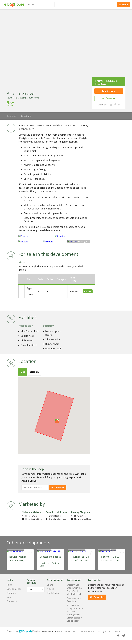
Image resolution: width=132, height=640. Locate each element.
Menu (125, 4)
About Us (11, 593)
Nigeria (50, 588)
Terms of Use (69, 631)
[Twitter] (119, 104)
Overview (11, 116)
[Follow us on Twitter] (123, 635)
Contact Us (12, 601)
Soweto (12, 560)
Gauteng (22, 97)
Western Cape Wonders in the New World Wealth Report (74, 589)
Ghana (50, 584)
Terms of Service (87, 631)
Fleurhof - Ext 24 (80, 556)
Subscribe (59, 487)
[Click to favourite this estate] (30, 553)
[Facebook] (115, 104)
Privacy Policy (104, 631)
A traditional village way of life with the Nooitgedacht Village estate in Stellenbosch (75, 613)
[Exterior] (35, 236)
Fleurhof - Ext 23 (110, 556)
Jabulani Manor (17, 556)
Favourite (111, 98)
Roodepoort (84, 560)
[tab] (22, 372)
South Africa (33, 97)
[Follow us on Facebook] (118, 635)
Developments (14, 588)
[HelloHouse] (13, 4)
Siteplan (34, 371)
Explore (87, 291)
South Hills (12, 97)
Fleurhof (74, 560)
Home (9, 584)
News (9, 597)
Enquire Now (108, 91)
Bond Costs (100, 84)
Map (23, 371)
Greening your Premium (74, 600)
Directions (26, 116)
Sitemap (117, 631)
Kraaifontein (45, 563)
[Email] (111, 104)
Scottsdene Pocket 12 (50, 558)
